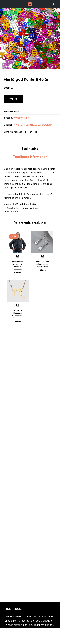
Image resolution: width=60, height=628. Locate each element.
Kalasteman (47, 125)
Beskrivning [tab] (30, 149)
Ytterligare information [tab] (30, 157)
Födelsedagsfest (32, 125)
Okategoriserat (21, 118)
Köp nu (13, 99)
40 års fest (18, 125)
